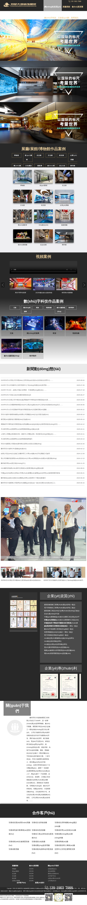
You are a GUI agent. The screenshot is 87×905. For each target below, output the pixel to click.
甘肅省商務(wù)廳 (61, 850)
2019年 (31, 880)
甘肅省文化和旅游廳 (39, 831)
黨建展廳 (64, 225)
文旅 (15, 307)
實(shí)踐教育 (22, 225)
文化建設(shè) (43, 225)
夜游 (37, 307)
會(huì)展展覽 (77, 7)
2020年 (31, 869)
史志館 (39, 155)
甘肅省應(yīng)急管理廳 (41, 854)
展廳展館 (66, 7)
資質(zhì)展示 (39, 883)
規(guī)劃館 (43, 185)
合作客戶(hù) (52, 876)
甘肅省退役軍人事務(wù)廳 (65, 854)
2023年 (31, 876)
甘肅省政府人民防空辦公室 (19, 823)
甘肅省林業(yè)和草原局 (41, 823)
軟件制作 (71, 307)
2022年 (31, 873)
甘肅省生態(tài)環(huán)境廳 (19, 831)
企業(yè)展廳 (64, 205)
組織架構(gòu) (52, 869)
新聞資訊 (75, 18)
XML (79, 888)
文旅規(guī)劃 (63, 18)
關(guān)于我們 (50, 29)
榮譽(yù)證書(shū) (53, 873)
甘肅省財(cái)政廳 (38, 850)
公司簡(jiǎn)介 (52, 880)
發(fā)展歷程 (51, 871)
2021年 (31, 871)
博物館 (16, 155)
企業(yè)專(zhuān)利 (54, 878)
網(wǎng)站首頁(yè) (52, 7)
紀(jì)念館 (43, 245)
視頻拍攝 (48, 307)
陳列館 (72, 165)
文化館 (50, 155)
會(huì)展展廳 (22, 245)
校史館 (61, 155)
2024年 (31, 878)
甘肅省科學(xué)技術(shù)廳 (65, 839)
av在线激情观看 (4, 899)
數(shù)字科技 (50, 18)
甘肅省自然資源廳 (38, 839)
